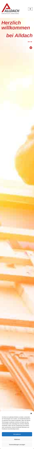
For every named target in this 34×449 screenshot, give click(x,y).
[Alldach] (10, 8)
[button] (31, 413)
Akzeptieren (17, 434)
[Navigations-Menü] (30, 9)
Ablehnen (17, 439)
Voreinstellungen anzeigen (17, 444)
